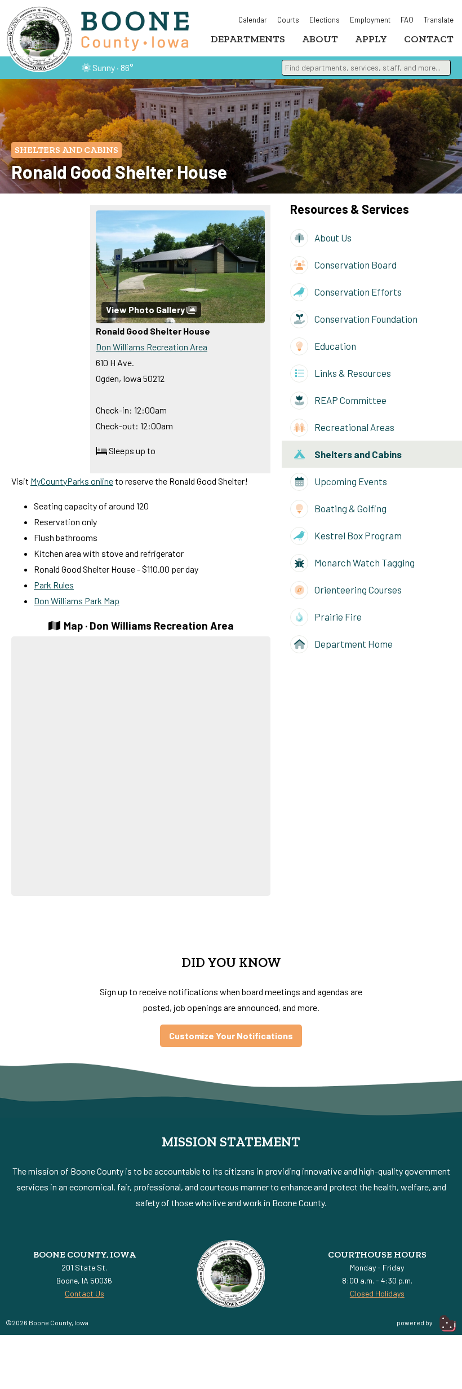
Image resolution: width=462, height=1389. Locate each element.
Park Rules (54, 584)
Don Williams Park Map (76, 600)
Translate (439, 19)
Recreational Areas (353, 427)
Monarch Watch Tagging (364, 562)
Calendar (252, 19)
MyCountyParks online (71, 481)
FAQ (407, 19)
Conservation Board (355, 264)
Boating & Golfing (350, 508)
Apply (371, 39)
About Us (332, 237)
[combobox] (366, 68)
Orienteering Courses (357, 589)
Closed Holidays (377, 1293)
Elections (324, 19)
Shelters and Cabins (66, 149)
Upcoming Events (350, 481)
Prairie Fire (337, 616)
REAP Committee (350, 400)
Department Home (353, 643)
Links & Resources (352, 373)
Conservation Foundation (365, 318)
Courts (288, 19)
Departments (248, 39)
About (320, 39)
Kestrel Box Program (357, 535)
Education (334, 345)
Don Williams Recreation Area (151, 346)
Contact (429, 39)
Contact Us (84, 1293)
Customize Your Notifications (231, 1035)
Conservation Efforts (357, 291)
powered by (415, 1322)
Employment (370, 19)
